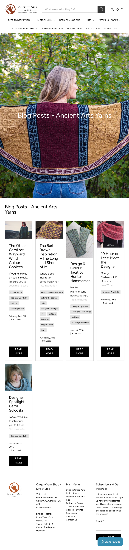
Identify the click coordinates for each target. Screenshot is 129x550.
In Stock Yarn (44, 20)
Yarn (43, 330)
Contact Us (110, 28)
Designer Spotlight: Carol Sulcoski (17, 404)
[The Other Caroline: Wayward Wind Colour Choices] (18, 230)
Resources (73, 28)
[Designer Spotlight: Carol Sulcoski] (18, 377)
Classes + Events (50, 28)
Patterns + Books (108, 20)
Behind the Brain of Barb (52, 292)
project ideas (47, 324)
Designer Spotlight (19, 298)
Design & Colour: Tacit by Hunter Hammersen (80, 272)
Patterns (45, 319)
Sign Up (108, 536)
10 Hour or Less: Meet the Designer (110, 260)
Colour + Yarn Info (23, 28)
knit (42, 314)
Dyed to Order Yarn (19, 20)
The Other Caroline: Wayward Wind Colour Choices (17, 256)
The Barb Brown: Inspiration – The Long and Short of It (49, 256)
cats (43, 303)
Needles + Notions (69, 20)
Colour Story (16, 292)
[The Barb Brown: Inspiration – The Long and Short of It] (49, 230)
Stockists (91, 28)
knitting (14, 303)
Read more (18, 351)
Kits (89, 20)
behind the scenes (49, 298)
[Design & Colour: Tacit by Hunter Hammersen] (79, 239)
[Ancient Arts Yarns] (21, 9)
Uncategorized (17, 308)
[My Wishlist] (117, 9)
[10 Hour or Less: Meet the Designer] (110, 234)
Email (100, 521)
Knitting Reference (80, 322)
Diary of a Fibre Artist (81, 312)
